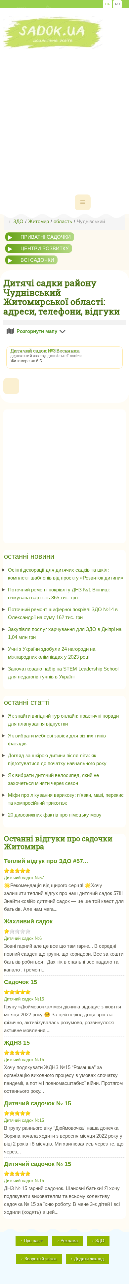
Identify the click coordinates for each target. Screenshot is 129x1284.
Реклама (69, 1240)
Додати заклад (89, 1258)
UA (107, 4)
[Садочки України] (53, 32)
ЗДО (99, 1240)
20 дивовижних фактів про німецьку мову (55, 815)
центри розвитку (45, 248)
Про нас (32, 1240)
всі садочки (37, 260)
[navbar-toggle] (83, 202)
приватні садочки (46, 237)
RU (117, 4)
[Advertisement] (64, 113)
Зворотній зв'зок (40, 1258)
